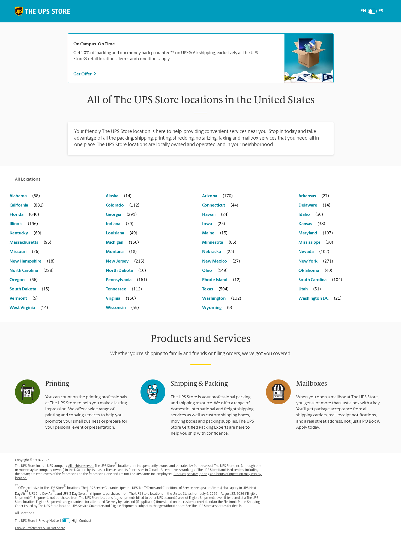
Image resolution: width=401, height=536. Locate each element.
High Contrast (81, 521)
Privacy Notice (48, 521)
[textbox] (176, 44)
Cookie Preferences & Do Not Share (40, 528)
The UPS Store (25, 521)
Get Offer (82, 74)
